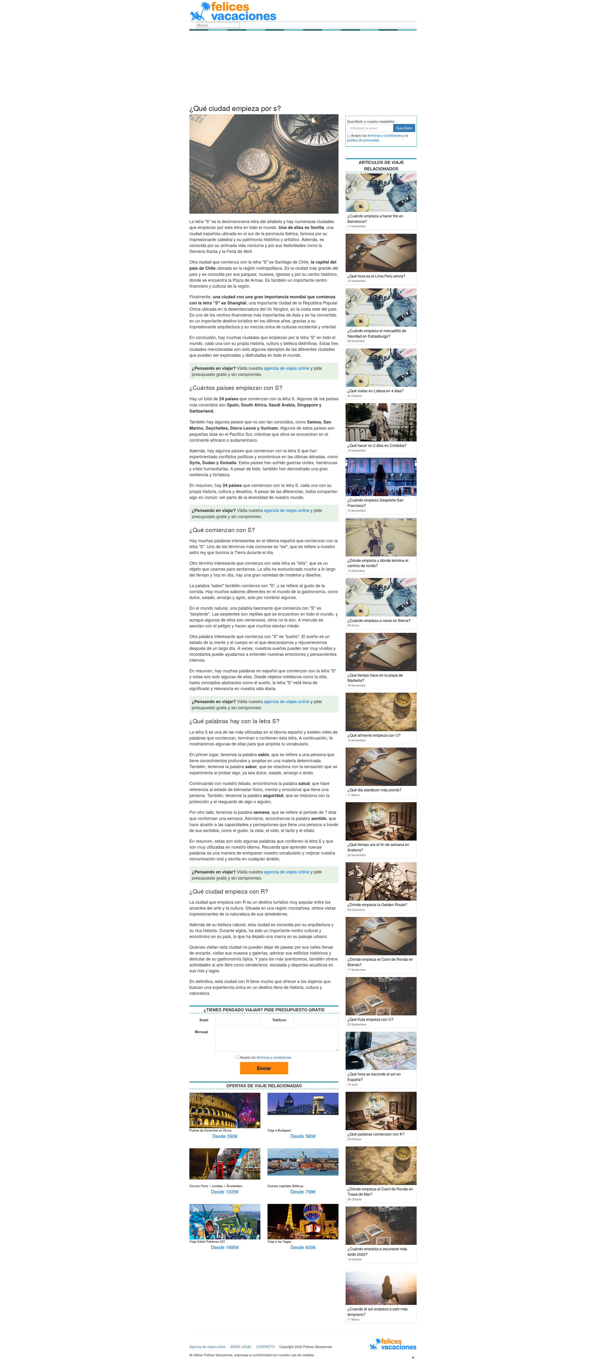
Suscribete (404, 128)
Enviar (264, 1068)
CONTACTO (265, 1346)
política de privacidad (363, 140)
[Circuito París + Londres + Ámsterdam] (224, 1163)
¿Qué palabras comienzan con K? (376, 1134)
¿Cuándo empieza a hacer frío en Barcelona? (375, 218)
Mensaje (201, 1031)
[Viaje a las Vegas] (303, 1226)
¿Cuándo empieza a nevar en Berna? (379, 620)
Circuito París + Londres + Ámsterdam (215, 1186)
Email (204, 1019)
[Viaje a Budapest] (303, 1103)
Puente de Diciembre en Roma (210, 1130)
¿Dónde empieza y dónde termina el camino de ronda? (378, 563)
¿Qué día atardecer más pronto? (374, 790)
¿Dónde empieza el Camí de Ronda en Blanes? (380, 961)
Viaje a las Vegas (279, 1241)
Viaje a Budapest (279, 1130)
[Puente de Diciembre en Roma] (224, 1117)
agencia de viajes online (286, 368)
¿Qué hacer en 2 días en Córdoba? (377, 445)
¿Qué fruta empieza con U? (370, 1019)
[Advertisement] (303, 68)
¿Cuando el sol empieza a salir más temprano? (378, 1311)
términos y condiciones (274, 1057)
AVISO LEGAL (241, 1346)
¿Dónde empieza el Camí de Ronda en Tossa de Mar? (380, 1191)
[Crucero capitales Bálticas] (303, 1161)
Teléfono (279, 1019)
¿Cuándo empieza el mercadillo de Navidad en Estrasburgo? (377, 333)
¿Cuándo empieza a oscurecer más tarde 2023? (377, 1251)
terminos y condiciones (385, 135)
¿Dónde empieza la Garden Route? (377, 904)
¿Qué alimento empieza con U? (374, 735)
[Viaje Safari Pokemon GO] (224, 1223)
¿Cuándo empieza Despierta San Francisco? (376, 502)
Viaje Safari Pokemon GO (207, 1241)
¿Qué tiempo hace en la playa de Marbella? (375, 677)
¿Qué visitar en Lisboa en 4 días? (376, 390)
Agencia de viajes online (207, 1346)
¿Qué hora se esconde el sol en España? (374, 1076)
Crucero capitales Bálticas (285, 1186)
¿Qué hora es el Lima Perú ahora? (376, 276)
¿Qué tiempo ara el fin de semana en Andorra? (378, 847)
